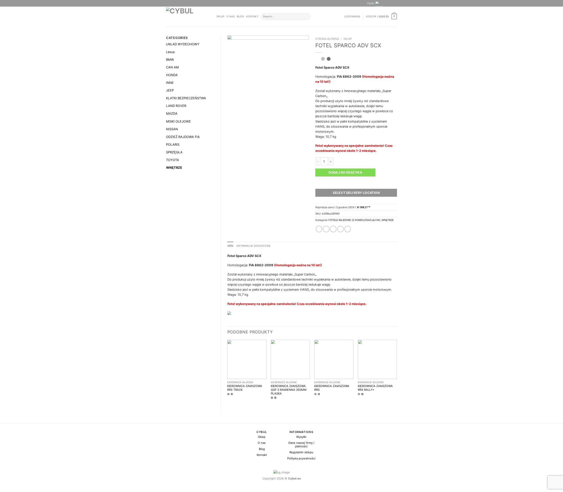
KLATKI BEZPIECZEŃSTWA (186, 98)
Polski (370, 3)
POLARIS (172, 144)
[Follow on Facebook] (387, 3)
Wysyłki (301, 437)
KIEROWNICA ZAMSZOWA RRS (331, 387)
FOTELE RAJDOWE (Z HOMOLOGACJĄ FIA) (354, 220)
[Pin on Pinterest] (340, 229)
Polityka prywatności (301, 458)
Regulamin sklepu (301, 452)
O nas (231, 16)
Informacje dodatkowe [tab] (253, 245)
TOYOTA (172, 160)
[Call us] (395, 3)
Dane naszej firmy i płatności (301, 444)
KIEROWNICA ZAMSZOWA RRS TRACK (244, 387)
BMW (170, 59)
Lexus (170, 52)
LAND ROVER (176, 106)
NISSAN (172, 129)
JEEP (170, 90)
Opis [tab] (230, 245)
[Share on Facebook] (319, 229)
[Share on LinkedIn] (347, 229)
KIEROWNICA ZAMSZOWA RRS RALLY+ (375, 387)
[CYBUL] (188, 16)
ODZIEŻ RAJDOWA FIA (183, 137)
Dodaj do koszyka (345, 172)
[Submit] (306, 16)
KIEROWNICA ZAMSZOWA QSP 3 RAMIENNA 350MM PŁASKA (289, 389)
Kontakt (252, 16)
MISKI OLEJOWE (178, 121)
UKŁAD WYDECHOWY (182, 44)
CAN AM (172, 67)
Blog (240, 16)
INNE (170, 82)
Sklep (220, 16)
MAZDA (171, 113)
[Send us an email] (391, 3)
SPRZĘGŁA (174, 152)
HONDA (172, 75)
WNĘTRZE (174, 167)
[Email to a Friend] (333, 229)
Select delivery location (356, 193)
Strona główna (327, 38)
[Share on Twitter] (326, 229)
